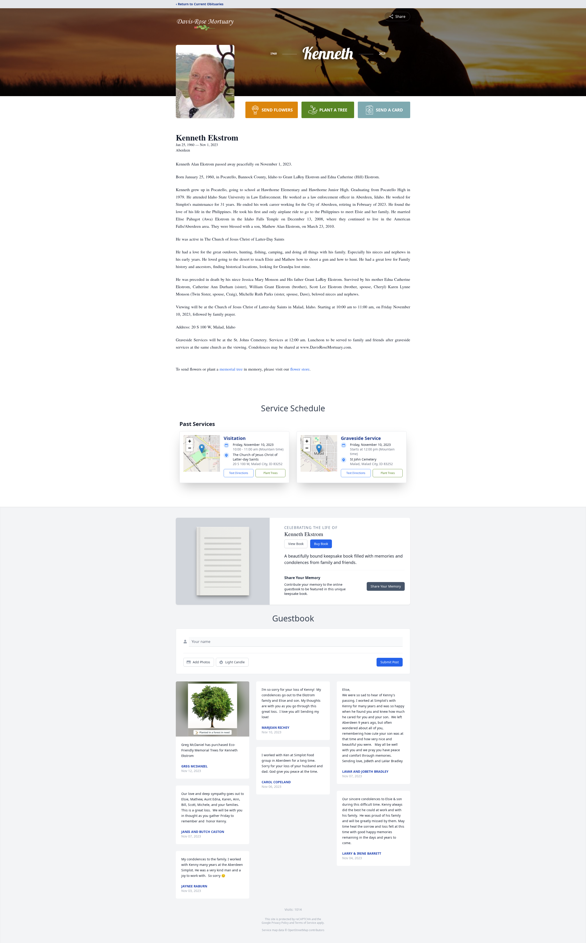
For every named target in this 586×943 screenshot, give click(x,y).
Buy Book (321, 544)
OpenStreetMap (298, 930)
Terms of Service (305, 923)
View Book (296, 544)
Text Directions (238, 473)
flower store (299, 369)
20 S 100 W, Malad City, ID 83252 (257, 464)
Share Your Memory (386, 586)
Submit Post (389, 662)
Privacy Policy (280, 923)
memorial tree (231, 369)
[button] (202, 448)
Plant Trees (270, 473)
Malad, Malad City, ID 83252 (371, 464)
